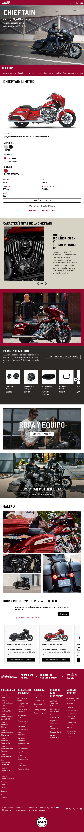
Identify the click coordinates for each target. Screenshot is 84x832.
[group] (42, 254)
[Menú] (82, 2)
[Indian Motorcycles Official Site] (9, 2)
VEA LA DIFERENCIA (42, 494)
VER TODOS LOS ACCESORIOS (63, 357)
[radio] (6, 147)
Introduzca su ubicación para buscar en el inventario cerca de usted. (42, 608)
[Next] (76, 379)
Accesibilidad (21, 810)
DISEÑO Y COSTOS (42, 200)
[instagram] (70, 809)
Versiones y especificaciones (14, 73)
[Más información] (25, 25)
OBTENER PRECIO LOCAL (42, 206)
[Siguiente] (45, 283)
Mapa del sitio (21, 808)
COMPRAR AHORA (42, 434)
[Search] (70, 2)
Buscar (63, 614)
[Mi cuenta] (73, 2)
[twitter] (74, 809)
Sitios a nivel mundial (37, 810)
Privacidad (33, 808)
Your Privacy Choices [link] (47, 808)
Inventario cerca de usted (21, 660)
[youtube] (77, 809)
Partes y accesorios (52, 73)
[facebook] (67, 809)
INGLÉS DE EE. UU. (72, 676)
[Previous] (8, 379)
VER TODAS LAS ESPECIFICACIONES (42, 210)
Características (35, 73)
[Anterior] (38, 283)
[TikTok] (81, 809)
